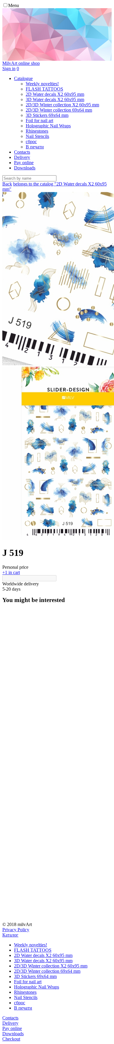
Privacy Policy (15, 929)
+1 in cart (11, 572)
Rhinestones (25, 992)
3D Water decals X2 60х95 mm (43, 960)
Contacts (22, 152)
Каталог (10, 934)
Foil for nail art (28, 981)
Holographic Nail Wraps (36, 986)
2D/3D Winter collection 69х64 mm (47, 971)
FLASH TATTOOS (32, 950)
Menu (13, 5)
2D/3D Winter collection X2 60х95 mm (50, 965)
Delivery (22, 157)
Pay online (24, 162)
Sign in (8, 68)
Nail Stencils (25, 997)
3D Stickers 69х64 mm (35, 976)
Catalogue (23, 78)
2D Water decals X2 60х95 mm (43, 955)
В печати (23, 1007)
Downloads (24, 167)
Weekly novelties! (30, 944)
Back (7, 183)
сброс (19, 1002)
